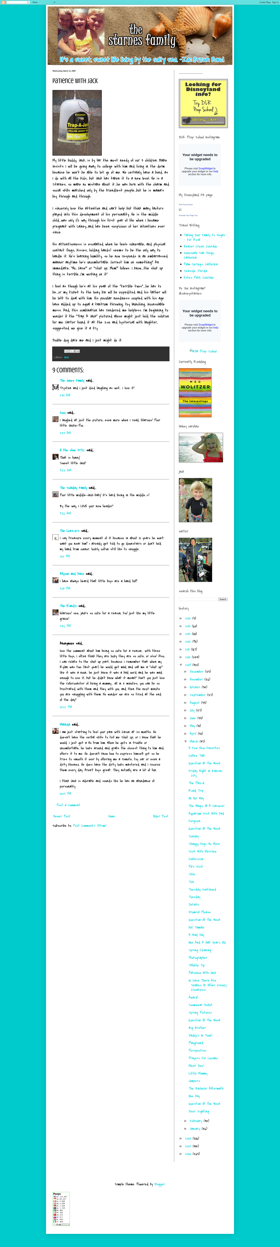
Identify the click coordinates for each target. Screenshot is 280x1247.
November (197, 679)
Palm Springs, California (201, 264)
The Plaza (196, 783)
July (193, 710)
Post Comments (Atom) (89, 825)
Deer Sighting (199, 1111)
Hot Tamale (196, 927)
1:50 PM (65, 556)
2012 (188, 641)
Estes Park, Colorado (199, 277)
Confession (196, 859)
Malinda (65, 724)
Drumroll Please (200, 912)
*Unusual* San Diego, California (199, 255)
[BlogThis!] (68, 351)
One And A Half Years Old (207, 942)
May (193, 726)
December (197, 671)
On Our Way (196, 798)
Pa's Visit (196, 866)
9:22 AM (65, 470)
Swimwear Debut (200, 1005)
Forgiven (194, 821)
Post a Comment (68, 805)
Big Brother (197, 1027)
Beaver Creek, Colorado (200, 246)
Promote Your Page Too (188, 215)
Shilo (192, 874)
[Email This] (65, 351)
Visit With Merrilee (203, 851)
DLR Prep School (185, 205)
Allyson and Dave (72, 573)
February (197, 1121)
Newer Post (61, 816)
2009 (188, 665)
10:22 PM (66, 707)
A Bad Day (196, 934)
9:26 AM (65, 513)
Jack (66, 357)
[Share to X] (72, 351)
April (194, 733)
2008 (189, 1138)
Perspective (197, 1050)
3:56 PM (65, 626)
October (196, 687)
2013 (188, 634)
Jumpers (194, 1080)
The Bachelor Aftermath (206, 1088)
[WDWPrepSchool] (203, 351)
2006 (189, 1153)
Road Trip (196, 790)
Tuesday (194, 897)
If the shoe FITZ (72, 450)
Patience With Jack (202, 972)
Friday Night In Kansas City (205, 773)
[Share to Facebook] (75, 351)
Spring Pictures (200, 1012)
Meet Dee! (196, 1065)
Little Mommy (198, 1073)
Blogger (159, 1184)
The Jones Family (72, 380)
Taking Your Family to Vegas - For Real (204, 237)
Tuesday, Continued (202, 889)
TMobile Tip (197, 965)
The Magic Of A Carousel (206, 806)
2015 (188, 618)
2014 (188, 626)
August (195, 702)
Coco (63, 412)
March (195, 741)
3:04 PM (65, 588)
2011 (188, 649)
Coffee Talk (197, 755)
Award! (193, 997)
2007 (189, 1146)
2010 (188, 657)
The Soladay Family (73, 487)
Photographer (198, 957)
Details (194, 904)
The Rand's (68, 605)
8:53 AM (65, 433)
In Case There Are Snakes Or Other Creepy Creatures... (208, 985)
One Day (194, 1096)
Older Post (160, 816)
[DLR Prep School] (180, 209)
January (196, 1128)
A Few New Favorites (204, 748)
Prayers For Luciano (203, 1058)
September (198, 695)
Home (111, 816)
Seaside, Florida (195, 271)
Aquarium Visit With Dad (206, 813)
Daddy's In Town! (200, 1035)
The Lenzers (70, 530)
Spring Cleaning (200, 950)
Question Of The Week (204, 763)
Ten (191, 881)
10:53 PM (65, 793)
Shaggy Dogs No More (204, 843)
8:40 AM (65, 395)
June (194, 718)
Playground (196, 1043)
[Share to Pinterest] (78, 351)
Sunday (194, 836)
